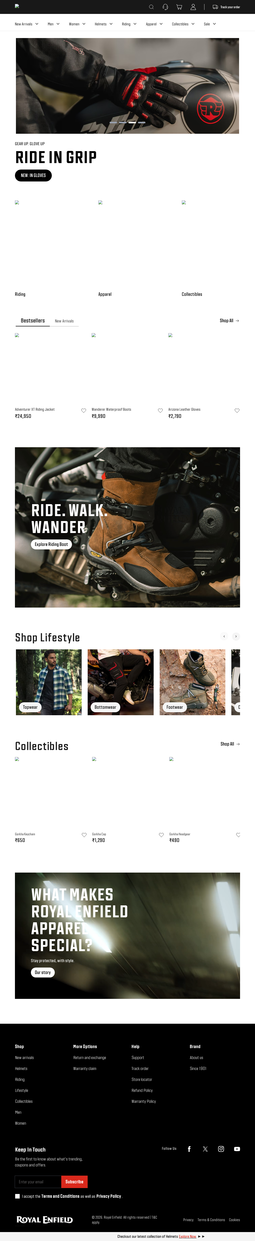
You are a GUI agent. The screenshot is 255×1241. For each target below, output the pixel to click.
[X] (205, 1149)
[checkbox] (17, 1196)
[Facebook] (189, 1149)
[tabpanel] (127, 377)
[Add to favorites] (84, 835)
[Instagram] (221, 1149)
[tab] (33, 320)
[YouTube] (237, 1149)
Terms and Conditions (60, 1196)
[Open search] (151, 7)
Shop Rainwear (190, 175)
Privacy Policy (108, 1196)
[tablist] (127, 320)
